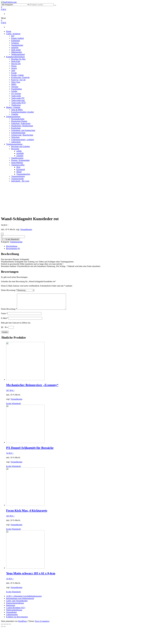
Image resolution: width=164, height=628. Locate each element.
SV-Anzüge (16, 93)
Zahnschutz (16, 142)
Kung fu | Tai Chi (18, 80)
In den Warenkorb (12, 239)
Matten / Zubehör (13, 107)
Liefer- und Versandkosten (17, 601)
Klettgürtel (15, 41)
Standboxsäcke (17, 158)
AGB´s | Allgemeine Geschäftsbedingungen (24, 596)
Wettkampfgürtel (18, 54)
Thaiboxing (16, 105)
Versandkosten (26, 229)
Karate (14, 73)
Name (4, 313)
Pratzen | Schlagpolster (20, 160)
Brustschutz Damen (19, 121)
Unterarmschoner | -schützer (22, 139)
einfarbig (14, 47)
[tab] (84, 246)
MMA (13, 84)
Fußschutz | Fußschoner (20, 123)
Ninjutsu (14, 87)
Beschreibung (11, 246)
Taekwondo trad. (18, 100)
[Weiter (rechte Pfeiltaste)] (5, 626)
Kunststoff (20, 169)
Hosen (14, 66)
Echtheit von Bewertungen (17, 617)
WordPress (22, 621)
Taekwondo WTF (18, 103)
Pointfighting (16, 89)
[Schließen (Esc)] (2, 624)
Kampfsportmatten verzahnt (22, 112)
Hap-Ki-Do (16, 64)
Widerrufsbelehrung (14, 610)
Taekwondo (16, 96)
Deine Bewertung (9, 290)
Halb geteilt (16, 50)
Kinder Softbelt (17, 38)
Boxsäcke (15, 149)
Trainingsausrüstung (14, 144)
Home (8, 31)
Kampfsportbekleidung (15, 57)
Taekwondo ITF (17, 98)
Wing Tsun (15, 82)
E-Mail (4, 318)
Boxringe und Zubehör (20, 146)
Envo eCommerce (42, 621)
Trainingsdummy (18, 176)
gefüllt (19, 151)
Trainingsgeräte (17, 179)
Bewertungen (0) (13, 248)
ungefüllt (20, 153)
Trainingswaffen (17, 165)
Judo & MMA (17, 110)
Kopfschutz (16, 128)
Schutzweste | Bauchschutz (22, 135)
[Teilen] (5, 624)
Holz (18, 167)
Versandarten (11, 612)
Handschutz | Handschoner (22, 126)
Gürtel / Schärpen (13, 34)
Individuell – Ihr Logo (20, 181)
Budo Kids (15, 61)
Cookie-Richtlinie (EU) (15, 608)
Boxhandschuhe (17, 119)
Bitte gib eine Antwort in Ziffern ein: (16, 323)
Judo (13, 70)
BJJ (12, 36)
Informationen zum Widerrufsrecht (20, 598)
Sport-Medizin (17, 162)
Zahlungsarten (12, 614)
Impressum (10, 605)
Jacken (14, 68)
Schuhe (14, 91)
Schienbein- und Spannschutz (23, 130)
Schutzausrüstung (13, 116)
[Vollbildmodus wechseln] (7, 624)
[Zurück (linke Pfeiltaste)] (2, 626)
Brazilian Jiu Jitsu (18, 59)
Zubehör (14, 114)
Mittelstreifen (16, 52)
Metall (19, 172)
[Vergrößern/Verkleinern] (10, 624)
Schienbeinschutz (18, 133)
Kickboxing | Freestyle (20, 77)
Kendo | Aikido (17, 75)
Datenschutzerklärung (15, 603)
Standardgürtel (17, 45)
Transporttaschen (23, 174)
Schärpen (15, 43)
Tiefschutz (15, 137)
